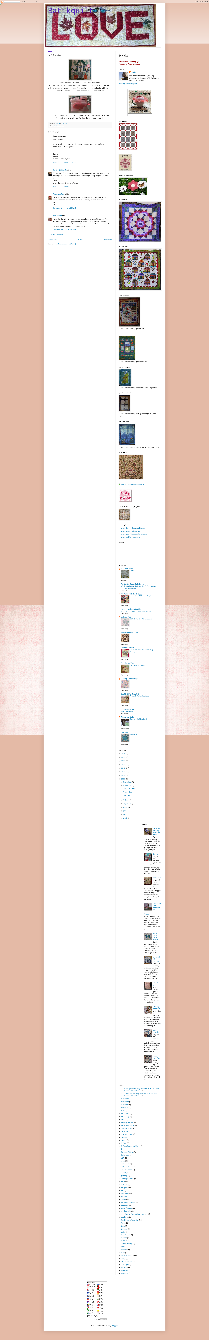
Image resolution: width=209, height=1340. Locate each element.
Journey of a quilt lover (129, 632)
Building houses (127, 1123)
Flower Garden (126, 1170)
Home (80, 240)
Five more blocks (136, 734)
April (125, 818)
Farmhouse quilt (127, 1167)
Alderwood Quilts (127, 717)
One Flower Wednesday (130, 1220)
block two (124, 1108)
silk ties (124, 1250)
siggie (123, 1247)
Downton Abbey (127, 1152)
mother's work (126, 1208)
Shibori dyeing (126, 1244)
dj (121, 1149)
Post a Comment (57, 235)
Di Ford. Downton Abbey (130, 1146)
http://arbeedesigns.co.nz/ (131, 531)
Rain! (132, 570)
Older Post (108, 240)
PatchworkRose (58, 194)
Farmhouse (125, 1164)
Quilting (124, 1229)
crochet (123, 1140)
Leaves (123, 1199)
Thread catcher (126, 1261)
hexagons (124, 1188)
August (126, 807)
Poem (123, 1223)
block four (125, 1099)
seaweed (124, 1241)
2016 (123, 754)
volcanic (124, 1267)
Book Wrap (125, 1117)
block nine (125, 1102)
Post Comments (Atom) (67, 244)
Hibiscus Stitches (127, 648)
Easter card (125, 1155)
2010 (123, 775)
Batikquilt (71, 11)
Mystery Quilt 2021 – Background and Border (137, 611)
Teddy (123, 1258)
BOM (122, 1111)
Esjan (123, 1161)
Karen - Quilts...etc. (60, 170)
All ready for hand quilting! (139, 696)
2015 (123, 757)
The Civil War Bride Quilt (130, 694)
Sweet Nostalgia (127, 1256)
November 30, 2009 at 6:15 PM (64, 162)
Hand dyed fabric (127, 1179)
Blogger (115, 1326)
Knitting (124, 1196)
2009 (123, 779)
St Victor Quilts (127, 569)
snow (123, 1253)
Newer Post (52, 240)
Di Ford (123, 1143)
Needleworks (126, 1211)
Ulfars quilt (125, 1264)
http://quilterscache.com (130, 537)
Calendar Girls (126, 1128)
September (127, 804)
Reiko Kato (157, 878)
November (127, 786)
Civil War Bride (129, 789)
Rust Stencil (125, 1235)
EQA (122, 1158)
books (123, 1119)
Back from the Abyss (137, 665)
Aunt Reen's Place (127, 663)
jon (122, 1190)
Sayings (124, 1238)
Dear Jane (124, 732)
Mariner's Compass (128, 1202)
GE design (124, 1173)
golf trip (124, 1176)
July (125, 811)
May (125, 814)
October (126, 800)
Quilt (123, 1226)
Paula (133, 72)
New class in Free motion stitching (134, 1214)
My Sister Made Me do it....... (131, 594)
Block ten (124, 1105)
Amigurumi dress (127, 711)
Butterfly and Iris (127, 1125)
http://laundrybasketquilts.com (133, 528)
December (127, 782)
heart (123, 1182)
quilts (123, 1232)
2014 (123, 761)
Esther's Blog (126, 617)
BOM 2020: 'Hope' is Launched (141, 619)
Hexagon (124, 1185)
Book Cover (125, 1114)
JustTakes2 (125, 1193)
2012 (123, 768)
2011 (123, 772)
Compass (124, 1137)
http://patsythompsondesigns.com (134, 534)
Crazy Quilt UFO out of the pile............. (143, 596)
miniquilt (124, 1205)
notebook (124, 1217)
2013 (123, 764)
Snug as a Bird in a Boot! (138, 719)
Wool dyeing (126, 1270)
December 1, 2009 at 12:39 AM (64, 208)
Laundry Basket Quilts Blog (131, 609)
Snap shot (156, 854)
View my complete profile (128, 84)
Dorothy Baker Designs (129, 679)
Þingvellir (124, 1273)
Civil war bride (59, 126)
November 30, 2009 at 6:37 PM (64, 186)
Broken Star (127, 792)
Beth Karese (57, 216)
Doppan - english (127, 709)
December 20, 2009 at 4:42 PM (64, 230)
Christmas (124, 1131)
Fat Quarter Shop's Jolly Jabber (132, 584)
